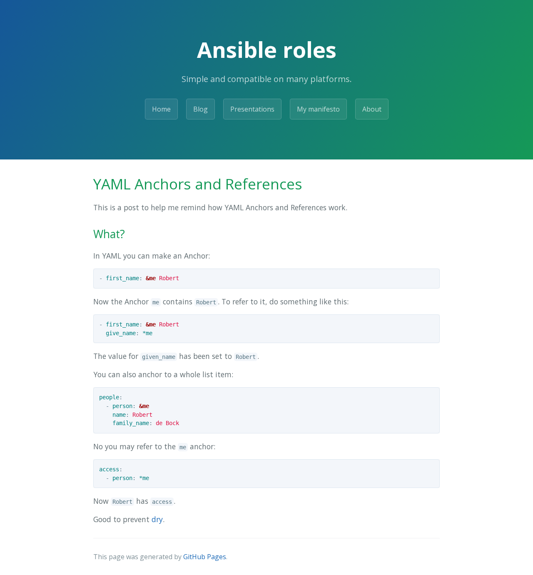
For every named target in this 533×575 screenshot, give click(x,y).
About (371, 109)
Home (161, 109)
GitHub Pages (204, 556)
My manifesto (318, 109)
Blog (200, 109)
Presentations (252, 109)
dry (157, 519)
